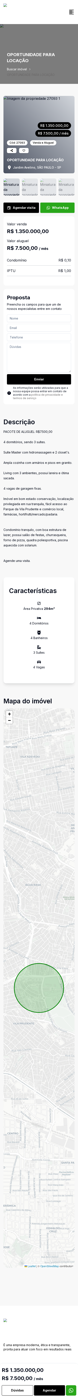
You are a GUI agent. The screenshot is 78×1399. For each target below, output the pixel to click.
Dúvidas (17, 1390)
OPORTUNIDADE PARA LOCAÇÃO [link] (31, 75)
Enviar (39, 379)
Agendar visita (24, 207)
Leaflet (31, 1266)
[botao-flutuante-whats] (71, 1390)
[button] (9, 714)
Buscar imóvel (17, 69)
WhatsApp (60, 207)
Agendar (49, 1390)
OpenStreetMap (49, 1266)
